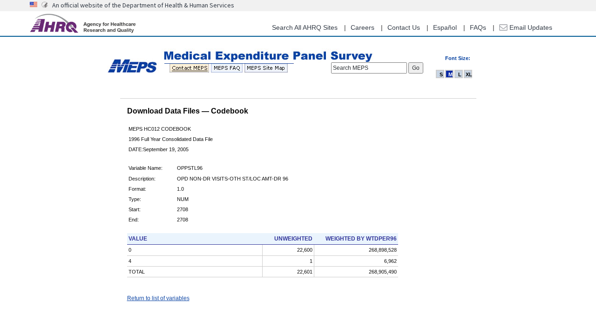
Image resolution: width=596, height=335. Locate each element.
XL (469, 74)
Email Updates (530, 27)
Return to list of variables (158, 298)
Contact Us (403, 27)
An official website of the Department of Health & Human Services (143, 5)
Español (445, 27)
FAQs (478, 27)
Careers (362, 27)
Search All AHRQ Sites (305, 27)
